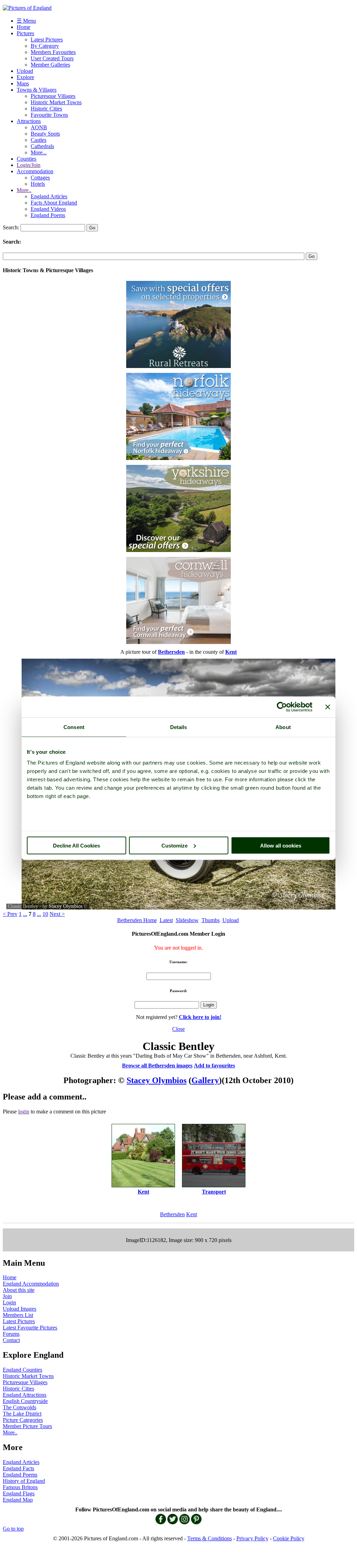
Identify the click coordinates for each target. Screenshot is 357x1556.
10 (45, 914)
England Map (18, 1500)
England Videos (48, 209)
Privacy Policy (252, 1538)
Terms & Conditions (209, 1538)
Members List (18, 1315)
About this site (19, 1290)
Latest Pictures (47, 40)
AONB (39, 127)
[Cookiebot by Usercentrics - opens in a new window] (281, 707)
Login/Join (28, 165)
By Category (45, 46)
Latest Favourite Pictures (30, 1328)
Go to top (13, 1529)
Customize (174, 845)
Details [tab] (178, 727)
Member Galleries (50, 65)
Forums (11, 1334)
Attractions (29, 121)
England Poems (48, 215)
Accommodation (35, 171)
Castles (38, 140)
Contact (11, 1340)
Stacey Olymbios (65, 906)
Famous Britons (20, 1487)
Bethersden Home (137, 920)
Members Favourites (53, 52)
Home (23, 27)
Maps (23, 83)
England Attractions (24, 1395)
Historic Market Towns (56, 102)
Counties (26, 159)
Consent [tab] (73, 727)
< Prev (10, 914)
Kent (191, 1214)
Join (7, 1296)
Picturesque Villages (53, 96)
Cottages (40, 178)
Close (178, 1029)
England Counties (22, 1370)
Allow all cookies (280, 845)
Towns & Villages (36, 90)
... (25, 914)
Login (9, 1302)
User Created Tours (52, 58)
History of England (24, 1481)
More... (39, 152)
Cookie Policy (288, 1538)
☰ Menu (26, 21)
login (23, 1111)
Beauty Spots (45, 134)
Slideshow (187, 920)
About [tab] (283, 727)
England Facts (18, 1468)
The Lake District (22, 1414)
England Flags (19, 1493)
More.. (24, 190)
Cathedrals (42, 146)
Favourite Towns (49, 115)
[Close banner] (327, 706)
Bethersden (172, 1214)
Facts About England (54, 203)
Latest (166, 920)
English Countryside (25, 1401)
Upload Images (19, 1309)
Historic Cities (46, 109)
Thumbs (211, 920)
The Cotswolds (19, 1407)
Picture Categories (23, 1420)
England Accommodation (31, 1284)
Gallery (205, 1080)
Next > (57, 914)
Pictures (25, 33)
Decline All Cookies (76, 845)
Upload (25, 71)
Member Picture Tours (27, 1426)
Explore (25, 77)
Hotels (38, 184)
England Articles (49, 196)
